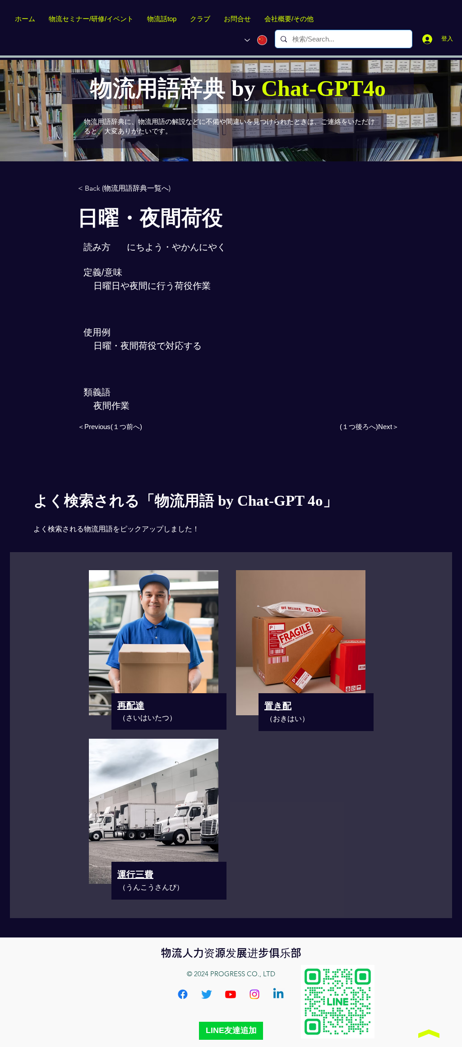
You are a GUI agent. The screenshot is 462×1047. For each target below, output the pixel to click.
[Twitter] (206, 994)
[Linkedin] (278, 994)
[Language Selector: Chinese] (255, 40)
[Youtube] (230, 994)
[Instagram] (254, 994)
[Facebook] (182, 994)
